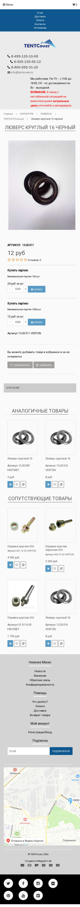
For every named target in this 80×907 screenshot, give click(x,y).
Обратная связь (40, 680)
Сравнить (45, 365)
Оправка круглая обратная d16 (56, 548)
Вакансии (40, 675)
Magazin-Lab (44, 861)
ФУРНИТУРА (26, 113)
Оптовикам (40, 27)
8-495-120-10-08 (24, 56)
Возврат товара (40, 715)
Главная (8, 113)
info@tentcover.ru (22, 72)
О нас (40, 12)
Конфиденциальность (40, 684)
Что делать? (40, 701)
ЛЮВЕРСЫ (46, 113)
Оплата (40, 20)
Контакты (40, 24)
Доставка (40, 16)
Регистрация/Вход (40, 732)
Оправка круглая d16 (20, 546)
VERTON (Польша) (14, 118)
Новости (40, 671)
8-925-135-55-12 (27, 62)
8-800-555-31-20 (24, 67)
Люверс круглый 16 (19, 458)
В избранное (22, 365)
